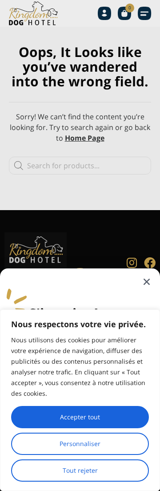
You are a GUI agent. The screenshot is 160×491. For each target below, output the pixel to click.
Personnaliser (80, 443)
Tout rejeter (80, 470)
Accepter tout (80, 417)
